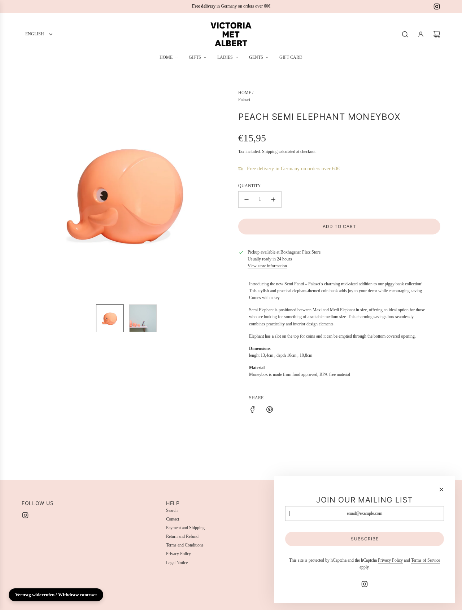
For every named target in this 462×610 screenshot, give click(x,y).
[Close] (441, 489)
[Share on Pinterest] (270, 410)
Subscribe (365, 538)
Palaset (244, 99)
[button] (27, 194)
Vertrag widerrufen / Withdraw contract (56, 594)
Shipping (270, 151)
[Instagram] (437, 6)
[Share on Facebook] (253, 410)
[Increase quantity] (273, 199)
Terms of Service (425, 560)
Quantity (249, 185)
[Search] (405, 34)
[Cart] (437, 34)
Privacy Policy (390, 560)
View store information (267, 265)
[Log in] (421, 34)
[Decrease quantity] (246, 199)
